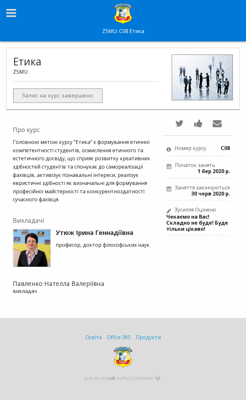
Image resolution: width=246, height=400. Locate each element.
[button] (11, 13)
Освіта (94, 337)
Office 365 (119, 337)
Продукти (148, 337)
